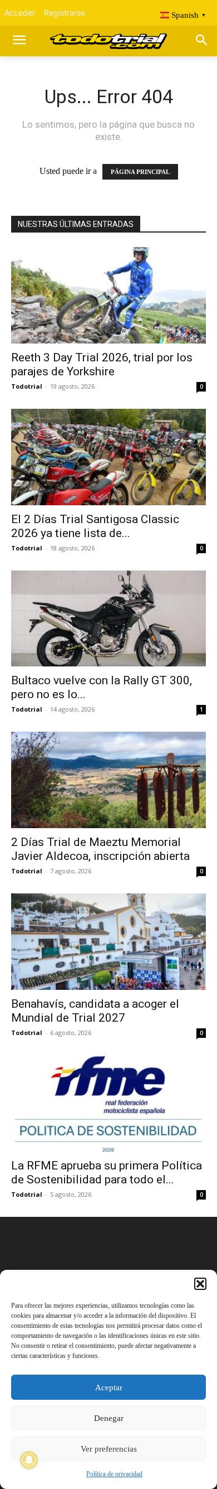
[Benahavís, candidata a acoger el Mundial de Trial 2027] (108, 941)
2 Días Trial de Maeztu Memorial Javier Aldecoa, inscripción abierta (100, 849)
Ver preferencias (109, 1448)
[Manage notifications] (29, 1460)
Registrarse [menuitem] (64, 12)
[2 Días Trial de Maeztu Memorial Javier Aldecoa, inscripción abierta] (108, 780)
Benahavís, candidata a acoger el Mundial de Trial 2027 (95, 1010)
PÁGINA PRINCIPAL (140, 171)
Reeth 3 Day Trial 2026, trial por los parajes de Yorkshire (102, 364)
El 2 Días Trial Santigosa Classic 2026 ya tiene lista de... (95, 526)
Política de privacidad (114, 1474)
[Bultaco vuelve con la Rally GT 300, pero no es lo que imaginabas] (108, 619)
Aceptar (108, 1387)
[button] (200, 1283)
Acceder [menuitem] (19, 12)
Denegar (109, 1418)
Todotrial (26, 386)
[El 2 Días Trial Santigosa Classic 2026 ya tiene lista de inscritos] (108, 457)
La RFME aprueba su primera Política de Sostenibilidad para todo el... (106, 1172)
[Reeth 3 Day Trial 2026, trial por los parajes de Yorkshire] (108, 295)
